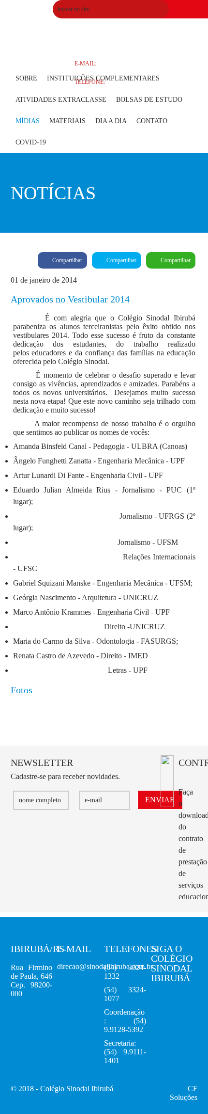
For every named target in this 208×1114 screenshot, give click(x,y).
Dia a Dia (111, 121)
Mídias (27, 121)
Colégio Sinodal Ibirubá (76, 1088)
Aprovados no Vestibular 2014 (49, 40)
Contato (151, 121)
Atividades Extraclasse (60, 99)
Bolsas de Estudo (149, 99)
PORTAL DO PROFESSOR (107, 45)
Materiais (67, 121)
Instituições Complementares (103, 78)
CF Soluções (183, 1092)
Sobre (26, 78)
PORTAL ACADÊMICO (103, 26)
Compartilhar (66, 260)
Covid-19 (30, 142)
